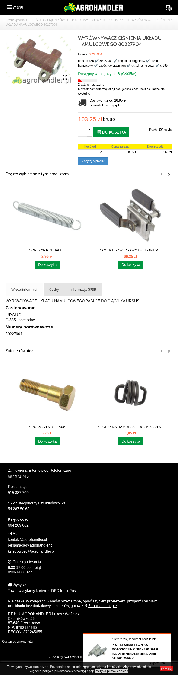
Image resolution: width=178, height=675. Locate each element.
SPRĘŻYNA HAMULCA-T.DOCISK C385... (131, 427)
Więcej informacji (24, 289)
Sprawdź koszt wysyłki (105, 105)
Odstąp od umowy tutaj (17, 641)
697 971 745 (18, 476)
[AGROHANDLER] (93, 7)
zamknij (166, 669)
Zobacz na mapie (102, 606)
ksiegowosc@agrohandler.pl (31, 551)
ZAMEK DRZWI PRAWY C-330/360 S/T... (130, 250)
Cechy (54, 289)
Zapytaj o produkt (93, 161)
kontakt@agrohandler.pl (27, 539)
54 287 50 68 (18, 509)
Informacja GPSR (83, 289)
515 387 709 (18, 493)
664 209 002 (18, 525)
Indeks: (83, 54)
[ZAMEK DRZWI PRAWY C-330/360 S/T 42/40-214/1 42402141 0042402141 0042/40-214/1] (130, 215)
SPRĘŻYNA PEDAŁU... (47, 250)
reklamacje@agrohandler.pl (30, 545)
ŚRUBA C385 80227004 (47, 427)
